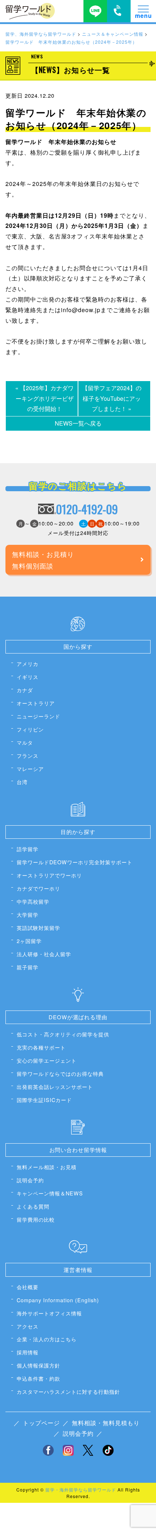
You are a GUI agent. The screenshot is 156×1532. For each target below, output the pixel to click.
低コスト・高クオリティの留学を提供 (63, 1034)
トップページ (41, 1423)
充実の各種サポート (41, 1047)
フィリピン (30, 729)
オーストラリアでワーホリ (49, 875)
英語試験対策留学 (38, 927)
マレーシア (30, 768)
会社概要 (27, 1287)
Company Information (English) (58, 1300)
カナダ (25, 690)
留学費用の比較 (36, 1219)
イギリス (27, 676)
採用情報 (27, 1352)
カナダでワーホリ (38, 888)
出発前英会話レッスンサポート (55, 1086)
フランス (27, 755)
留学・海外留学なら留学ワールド (80, 1489)
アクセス (27, 1326)
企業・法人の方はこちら (47, 1339)
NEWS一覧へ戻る (78, 423)
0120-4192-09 (87, 509)
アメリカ (27, 663)
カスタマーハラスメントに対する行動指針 (68, 1391)
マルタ (25, 742)
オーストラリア (36, 703)
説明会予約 (30, 1180)
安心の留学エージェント (47, 1060)
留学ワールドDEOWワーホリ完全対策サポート (74, 862)
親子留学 (27, 967)
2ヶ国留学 (29, 941)
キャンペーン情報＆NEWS (50, 1193)
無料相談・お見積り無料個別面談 (43, 559)
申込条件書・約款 (38, 1378)
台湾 (22, 782)
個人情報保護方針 (38, 1365)
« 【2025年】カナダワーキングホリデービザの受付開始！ (44, 398)
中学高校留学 (33, 901)
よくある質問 (33, 1206)
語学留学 (27, 849)
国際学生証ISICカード (44, 1100)
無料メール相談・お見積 (47, 1167)
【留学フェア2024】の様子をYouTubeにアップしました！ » (111, 398)
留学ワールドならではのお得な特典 (60, 1073)
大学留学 (27, 914)
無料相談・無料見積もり (106, 1423)
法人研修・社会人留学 (44, 954)
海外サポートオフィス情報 (49, 1313)
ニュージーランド (38, 716)
